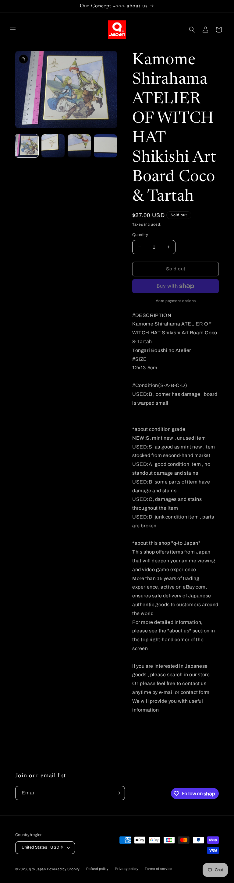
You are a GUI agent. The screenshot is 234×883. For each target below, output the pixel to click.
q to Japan (37, 869)
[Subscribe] (118, 793)
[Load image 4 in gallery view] (105, 145)
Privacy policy (126, 869)
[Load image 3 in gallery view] (79, 145)
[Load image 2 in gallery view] (53, 145)
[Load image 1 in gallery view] (26, 145)
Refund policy (97, 869)
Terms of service (158, 869)
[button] (13, 29)
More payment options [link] (175, 301)
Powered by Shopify (63, 869)
